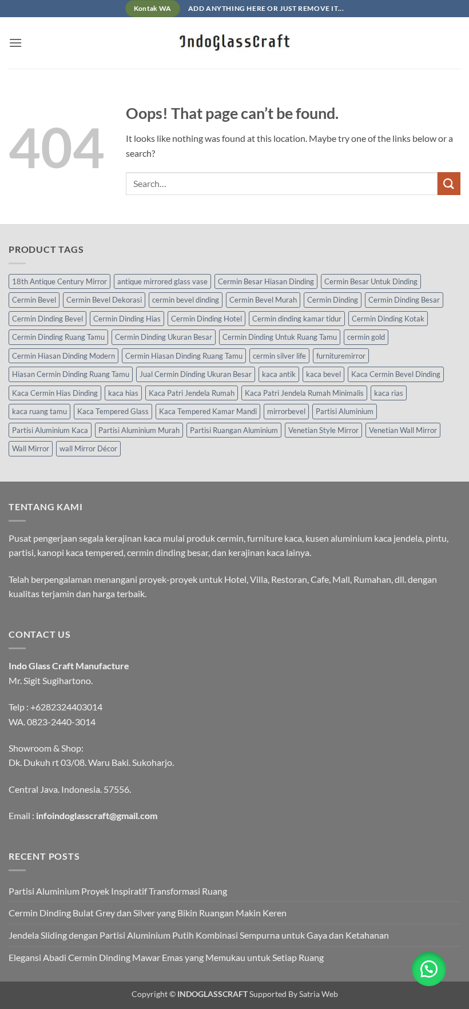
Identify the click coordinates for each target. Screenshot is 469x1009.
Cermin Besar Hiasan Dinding (266, 281)
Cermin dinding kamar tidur (296, 318)
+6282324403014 (66, 706)
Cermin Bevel (34, 299)
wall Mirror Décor (88, 448)
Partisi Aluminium (344, 411)
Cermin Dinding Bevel (47, 318)
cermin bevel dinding (185, 299)
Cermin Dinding (332, 299)
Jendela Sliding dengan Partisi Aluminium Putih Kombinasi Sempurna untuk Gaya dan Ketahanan (199, 934)
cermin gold (366, 336)
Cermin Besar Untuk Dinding (371, 281)
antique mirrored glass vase (162, 281)
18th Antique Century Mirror (59, 281)
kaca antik (279, 374)
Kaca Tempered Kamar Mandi (208, 411)
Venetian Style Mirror (323, 430)
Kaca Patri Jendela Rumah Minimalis (304, 393)
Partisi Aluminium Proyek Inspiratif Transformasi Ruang (118, 890)
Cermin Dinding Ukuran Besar (163, 336)
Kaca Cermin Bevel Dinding (395, 374)
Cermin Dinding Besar (404, 299)
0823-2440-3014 (61, 721)
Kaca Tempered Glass (113, 411)
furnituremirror (340, 355)
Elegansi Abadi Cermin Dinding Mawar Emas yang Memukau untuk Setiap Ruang (166, 957)
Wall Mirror (30, 448)
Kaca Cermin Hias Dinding (55, 393)
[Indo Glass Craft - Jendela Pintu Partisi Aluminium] (234, 43)
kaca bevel (323, 374)
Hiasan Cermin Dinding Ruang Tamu (70, 374)
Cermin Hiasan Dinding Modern (63, 355)
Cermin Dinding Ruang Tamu (58, 336)
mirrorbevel (286, 411)
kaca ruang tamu (39, 411)
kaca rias (388, 393)
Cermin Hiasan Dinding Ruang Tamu (184, 355)
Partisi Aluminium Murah (139, 430)
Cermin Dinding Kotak (388, 318)
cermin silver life (279, 355)
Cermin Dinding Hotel (206, 318)
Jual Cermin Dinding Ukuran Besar (196, 374)
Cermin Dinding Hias (127, 318)
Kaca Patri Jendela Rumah (191, 393)
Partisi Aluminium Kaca (50, 430)
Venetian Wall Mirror (403, 430)
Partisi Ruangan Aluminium (234, 430)
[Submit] (449, 183)
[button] (15, 43)
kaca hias (123, 393)
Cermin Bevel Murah (263, 299)
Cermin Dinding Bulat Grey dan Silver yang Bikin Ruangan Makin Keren (148, 912)
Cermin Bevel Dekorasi (104, 299)
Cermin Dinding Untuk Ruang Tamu (279, 336)
